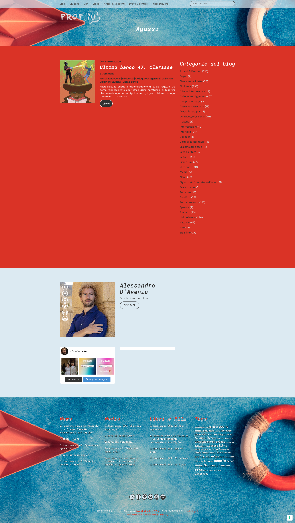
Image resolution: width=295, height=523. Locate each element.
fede (229, 434)
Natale (198, 452)
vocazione (202, 473)
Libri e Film (167, 78)
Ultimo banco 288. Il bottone (169, 458)
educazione (209, 434)
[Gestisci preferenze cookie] (290, 518)
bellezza (208, 430)
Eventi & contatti (138, 3)
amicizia (212, 426)
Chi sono (74, 3)
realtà (197, 461)
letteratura (201, 446)
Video (96, 3)
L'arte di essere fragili (192, 142)
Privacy (164, 514)
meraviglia (216, 449)
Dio (229, 430)
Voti (182, 227)
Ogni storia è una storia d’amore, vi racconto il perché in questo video (121, 461)
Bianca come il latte (191, 81)
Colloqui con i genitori (147, 78)
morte (226, 449)
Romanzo (185, 192)
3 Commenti (107, 73)
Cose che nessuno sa (192, 106)
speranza (199, 466)
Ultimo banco (130, 81)
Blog (62, 3)
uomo (228, 466)
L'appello (185, 137)
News (183, 177)
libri (223, 445)
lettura (212, 445)
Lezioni (184, 157)
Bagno (183, 76)
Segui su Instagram (98, 379)
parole (213, 452)
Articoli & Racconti (114, 3)
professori (216, 456)
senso (230, 461)
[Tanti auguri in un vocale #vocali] (87, 366)
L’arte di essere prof (74, 454)
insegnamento (205, 441)
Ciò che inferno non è (192, 91)
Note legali (192, 511)
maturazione (201, 449)
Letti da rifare (188, 152)
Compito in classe (190, 101)
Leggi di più (129, 305)
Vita (198, 470)
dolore (198, 434)
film (207, 438)
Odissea (205, 452)
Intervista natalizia (119, 441)
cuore (217, 431)
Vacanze (185, 222)
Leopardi (230, 442)
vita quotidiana (212, 470)
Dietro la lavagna (190, 111)
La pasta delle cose (191, 147)
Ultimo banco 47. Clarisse (136, 67)
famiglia (222, 434)
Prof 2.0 (147, 17)
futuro (213, 438)
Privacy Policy (134, 514)
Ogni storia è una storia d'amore (199, 182)
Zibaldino (185, 232)
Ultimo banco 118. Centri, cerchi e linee (77, 463)
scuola (220, 461)
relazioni (207, 461)
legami (220, 441)
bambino (198, 431)
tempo (222, 465)
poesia (227, 452)
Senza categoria (189, 202)
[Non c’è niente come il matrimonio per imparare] (69, 366)
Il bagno (184, 121)
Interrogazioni (188, 126)
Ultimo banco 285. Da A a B (168, 464)
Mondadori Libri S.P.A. (147, 511)
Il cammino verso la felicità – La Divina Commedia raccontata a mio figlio (79, 429)
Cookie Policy (151, 514)
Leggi (106, 103)
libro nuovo (186, 167)
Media (183, 172)
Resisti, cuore (188, 187)
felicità (200, 437)
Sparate (184, 207)
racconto (229, 456)
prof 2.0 (201, 456)
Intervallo (185, 132)
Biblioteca (128, 78)
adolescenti (201, 427)
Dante (224, 430)
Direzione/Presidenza (192, 116)
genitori (220, 438)
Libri (86, 3)
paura (220, 452)
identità (229, 438)
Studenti (116, 81)
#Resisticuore (160, 3)
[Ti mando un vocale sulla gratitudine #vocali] (105, 366)
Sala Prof (105, 81)
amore (223, 426)
